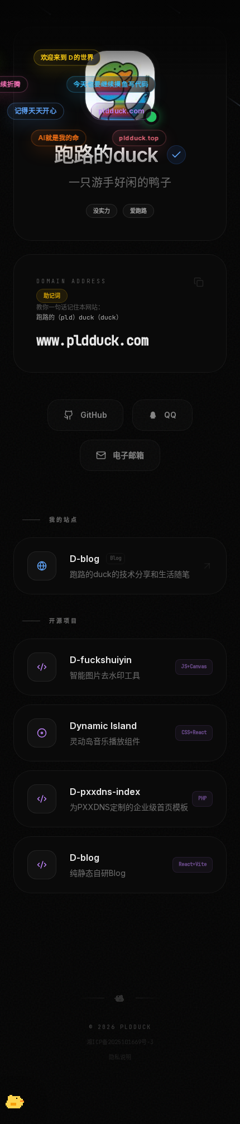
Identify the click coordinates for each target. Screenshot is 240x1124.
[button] (13, 1101)
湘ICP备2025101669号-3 (120, 1042)
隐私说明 (120, 1057)
